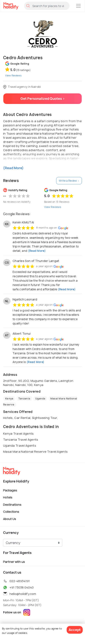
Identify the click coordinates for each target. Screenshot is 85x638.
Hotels (7, 497)
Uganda (40, 398)
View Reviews (52, 207)
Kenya (9, 398)
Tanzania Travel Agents (20, 439)
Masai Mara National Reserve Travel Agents (35, 451)
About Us (9, 519)
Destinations (12, 504)
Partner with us (14, 562)
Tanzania (24, 398)
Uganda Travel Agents (19, 445)
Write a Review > (69, 180)
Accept (75, 629)
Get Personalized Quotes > (42, 98)
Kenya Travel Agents (18, 433)
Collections (11, 512)
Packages (10, 490)
